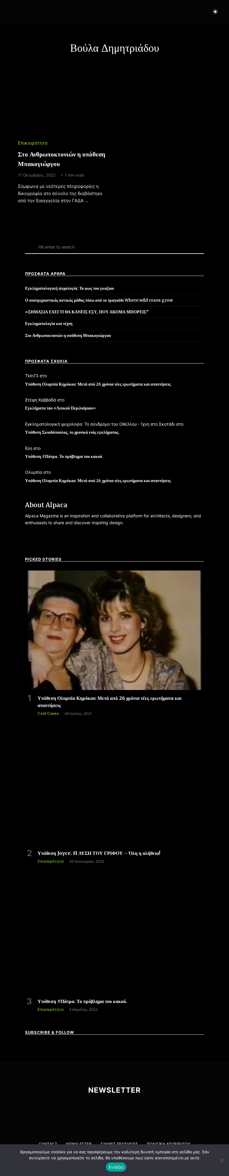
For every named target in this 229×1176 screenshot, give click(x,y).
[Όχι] (222, 1160)
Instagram (164, 11)
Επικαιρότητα (33, 143)
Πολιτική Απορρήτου (168, 1144)
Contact (48, 1144)
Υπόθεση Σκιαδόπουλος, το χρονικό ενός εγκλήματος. (72, 432)
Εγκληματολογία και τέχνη (48, 323)
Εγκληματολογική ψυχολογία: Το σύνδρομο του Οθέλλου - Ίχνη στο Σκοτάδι (100, 424)
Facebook (152, 11)
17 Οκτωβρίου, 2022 (36, 175)
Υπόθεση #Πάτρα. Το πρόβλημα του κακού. (64, 456)
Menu (13, 11)
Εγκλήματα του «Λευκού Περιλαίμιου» (60, 408)
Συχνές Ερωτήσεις (119, 1144)
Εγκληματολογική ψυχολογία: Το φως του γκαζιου (69, 288)
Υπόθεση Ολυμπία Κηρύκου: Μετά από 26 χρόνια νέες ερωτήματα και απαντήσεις (98, 384)
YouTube (177, 11)
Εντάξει (116, 1167)
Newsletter (79, 1144)
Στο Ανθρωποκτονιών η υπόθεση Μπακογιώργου (68, 335)
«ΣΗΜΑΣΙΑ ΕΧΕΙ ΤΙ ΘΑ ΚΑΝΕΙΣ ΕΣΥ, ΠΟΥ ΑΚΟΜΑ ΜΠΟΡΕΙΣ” (87, 312)
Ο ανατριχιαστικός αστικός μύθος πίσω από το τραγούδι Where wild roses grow (99, 300)
